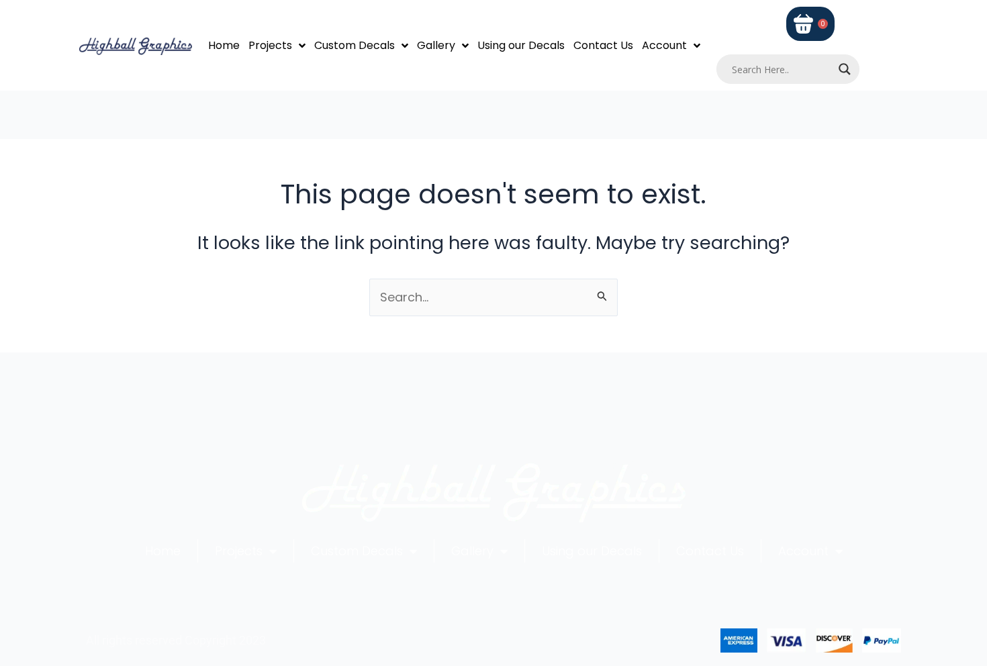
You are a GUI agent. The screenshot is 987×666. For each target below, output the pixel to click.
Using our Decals (521, 45)
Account (664, 45)
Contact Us (603, 45)
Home (224, 45)
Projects (270, 45)
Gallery (436, 45)
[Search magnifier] (844, 69)
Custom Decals (354, 45)
